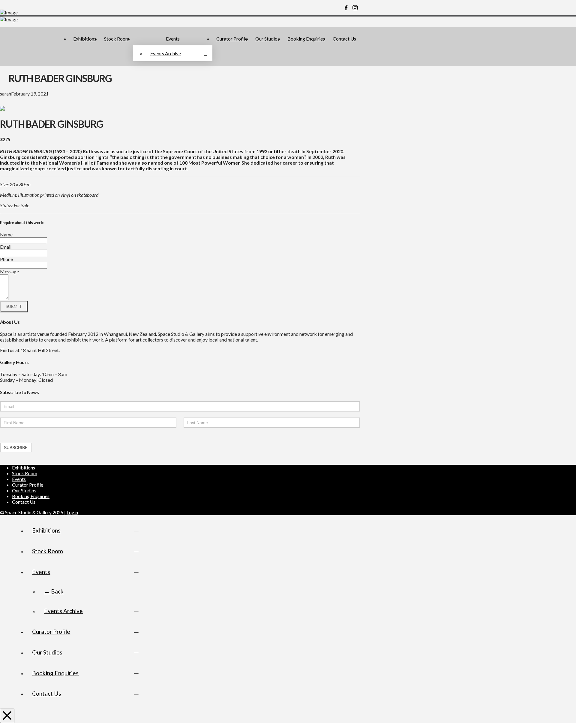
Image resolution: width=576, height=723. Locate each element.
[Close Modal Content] (7, 716)
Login (72, 512)
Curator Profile (27, 485)
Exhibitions (23, 467)
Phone (6, 259)
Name (6, 234)
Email (5, 247)
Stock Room (24, 473)
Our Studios (24, 490)
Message (9, 271)
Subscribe (16, 447)
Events (19, 479)
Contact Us (23, 502)
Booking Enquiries (31, 496)
